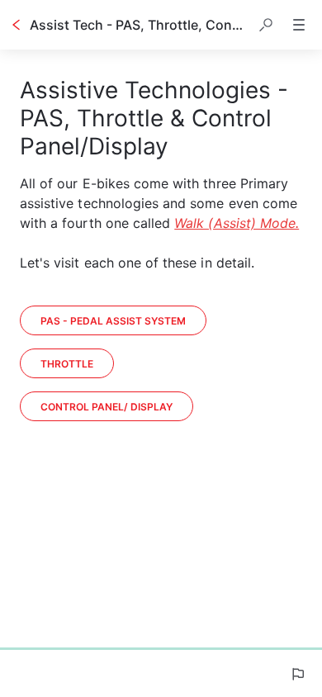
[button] (266, 25)
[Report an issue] (297, 674)
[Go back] (16, 25)
